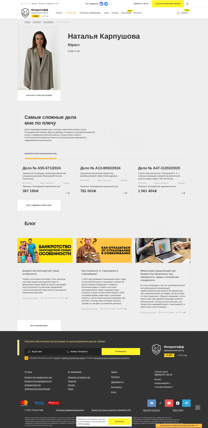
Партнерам (126, 13)
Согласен (119, 421)
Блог (113, 392)
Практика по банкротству (79, 377)
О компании (70, 13)
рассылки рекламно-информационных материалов (111, 358)
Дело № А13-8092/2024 (100, 168)
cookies (87, 424)
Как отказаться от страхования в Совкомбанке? (99, 272)
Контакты (138, 13)
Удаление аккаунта (151, 410)
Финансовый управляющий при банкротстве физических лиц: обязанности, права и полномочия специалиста (159, 275)
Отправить (121, 352)
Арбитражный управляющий (37, 389)
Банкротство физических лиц (41, 154)
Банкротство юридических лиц (38, 377)
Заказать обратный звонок (168, 4)
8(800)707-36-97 (141, 4)
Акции (70, 389)
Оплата (115, 377)
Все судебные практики (39, 205)
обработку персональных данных (73, 358)
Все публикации (39, 326)
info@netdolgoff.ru (162, 383)
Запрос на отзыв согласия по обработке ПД (110, 410)
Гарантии (72, 381)
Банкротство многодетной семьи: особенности (41, 272)
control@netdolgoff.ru (164, 387)
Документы (117, 382)
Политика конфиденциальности (70, 410)
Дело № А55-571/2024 (42, 168)
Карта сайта (178, 410)
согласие (57, 358)
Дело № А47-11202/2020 (159, 168)
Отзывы (115, 13)
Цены (106, 13)
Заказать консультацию (39, 95)
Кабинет (184, 12)
